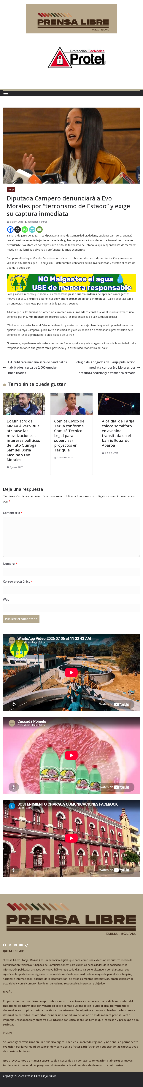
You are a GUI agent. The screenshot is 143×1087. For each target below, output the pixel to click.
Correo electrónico (18, 581)
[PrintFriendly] (32, 229)
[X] (17, 229)
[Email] (39, 229)
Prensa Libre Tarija (36, 1076)
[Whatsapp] (25, 229)
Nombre (10, 564)
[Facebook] (10, 229)
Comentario (13, 513)
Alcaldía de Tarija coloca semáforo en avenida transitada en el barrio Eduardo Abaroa (118, 433)
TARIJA (11, 189)
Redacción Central (37, 221)
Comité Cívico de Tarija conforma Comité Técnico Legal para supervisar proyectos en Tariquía (69, 436)
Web (6, 599)
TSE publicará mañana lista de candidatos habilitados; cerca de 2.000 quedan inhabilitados (37, 367)
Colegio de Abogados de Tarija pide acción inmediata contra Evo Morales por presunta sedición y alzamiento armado (105, 367)
